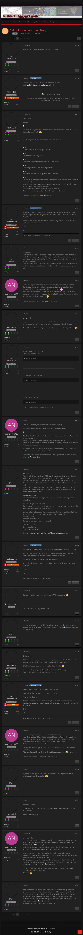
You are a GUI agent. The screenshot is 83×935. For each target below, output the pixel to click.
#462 (77, 78)
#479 (77, 834)
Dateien (6, 236)
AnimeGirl (42, 195)
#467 (77, 314)
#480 (77, 885)
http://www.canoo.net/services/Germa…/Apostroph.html (48, 533)
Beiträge (6, 71)
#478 (77, 800)
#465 (77, 248)
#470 (77, 469)
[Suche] (74, 3)
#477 (77, 769)
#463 (77, 114)
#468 (77, 347)
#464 (77, 208)
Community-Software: (41, 929)
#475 (77, 685)
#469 (77, 420)
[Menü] (80, 3)
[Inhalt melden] (77, 70)
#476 (77, 730)
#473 (77, 621)
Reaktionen (7, 69)
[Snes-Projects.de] (41, 12)
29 (28, 38)
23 (14, 38)
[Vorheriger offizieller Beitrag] (73, 106)
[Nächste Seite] (32, 38)
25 (21, 38)
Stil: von (41, 932)
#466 (77, 280)
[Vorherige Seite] (4, 38)
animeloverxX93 (44, 301)
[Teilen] (79, 38)
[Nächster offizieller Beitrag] (77, 106)
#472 (77, 591)
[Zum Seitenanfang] (80, 932)
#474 (77, 652)
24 (17, 38)
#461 (77, 45)
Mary (26, 122)
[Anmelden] (36, 2)
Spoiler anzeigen (31, 358)
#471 (77, 545)
